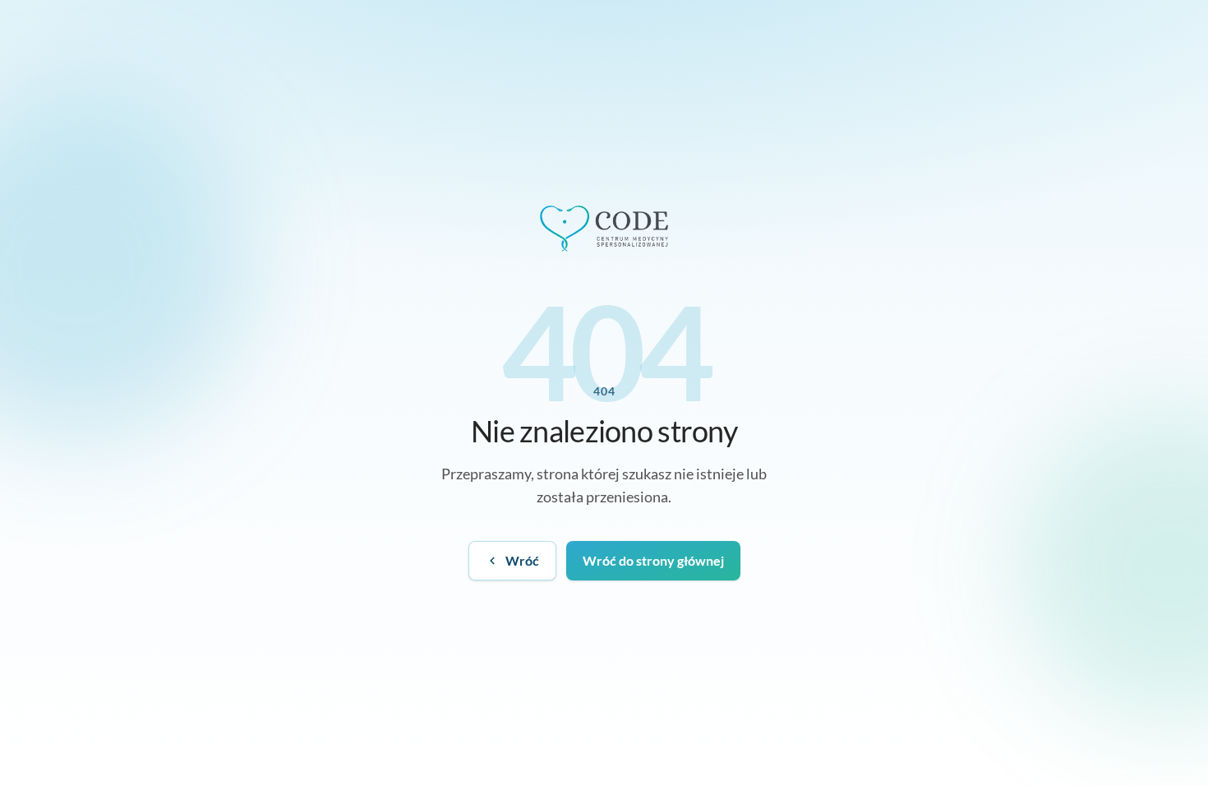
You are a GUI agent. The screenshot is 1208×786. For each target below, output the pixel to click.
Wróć (522, 560)
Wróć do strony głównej (653, 560)
